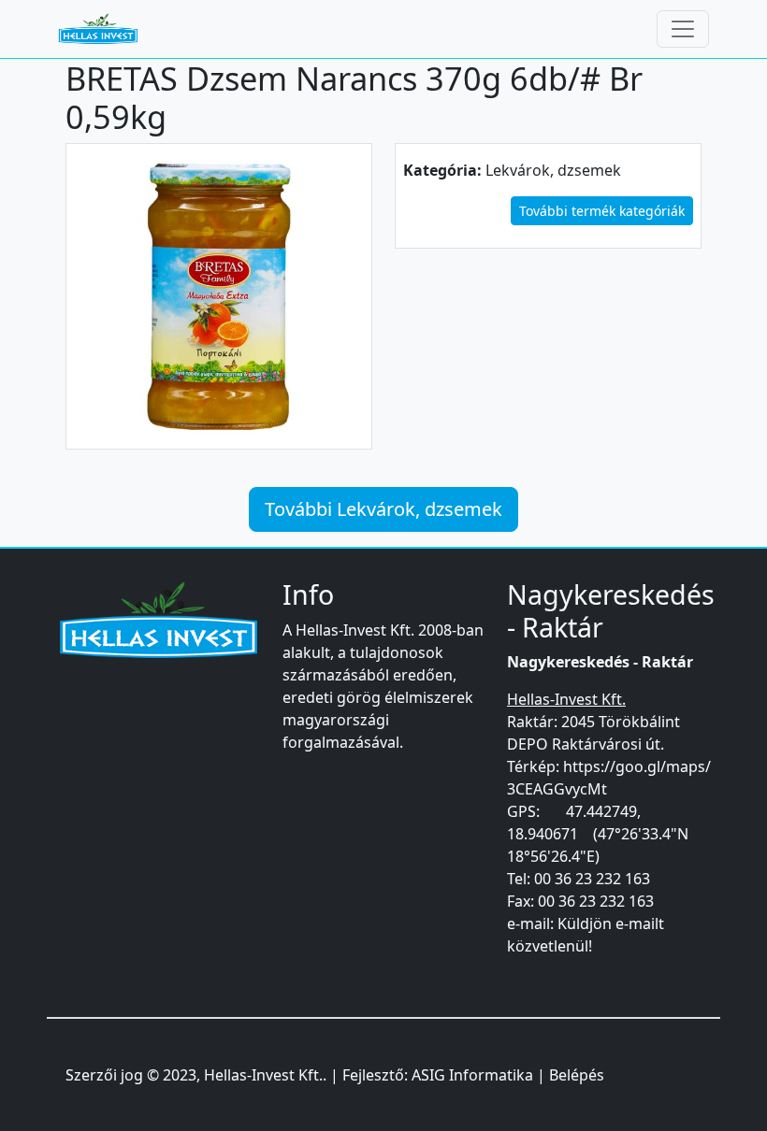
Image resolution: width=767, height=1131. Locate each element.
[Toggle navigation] (683, 29)
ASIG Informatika (472, 1075)
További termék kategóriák (602, 211)
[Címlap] (105, 29)
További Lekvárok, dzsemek (383, 509)
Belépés (576, 1075)
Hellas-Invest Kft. (263, 1075)
